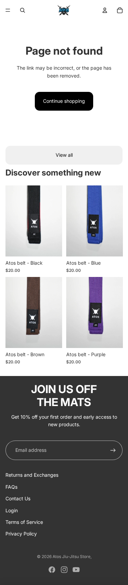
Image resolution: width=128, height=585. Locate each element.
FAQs (11, 487)
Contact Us (17, 498)
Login (11, 510)
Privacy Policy (21, 534)
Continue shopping (64, 101)
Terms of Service (24, 522)
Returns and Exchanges (31, 475)
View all (64, 155)
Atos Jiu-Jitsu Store (71, 556)
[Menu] (8, 10)
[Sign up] (112, 450)
